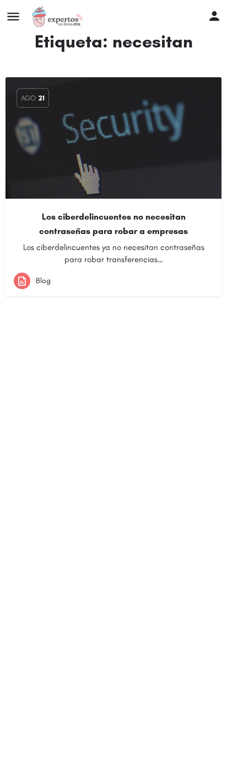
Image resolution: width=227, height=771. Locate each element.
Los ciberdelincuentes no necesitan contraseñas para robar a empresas (113, 223)
